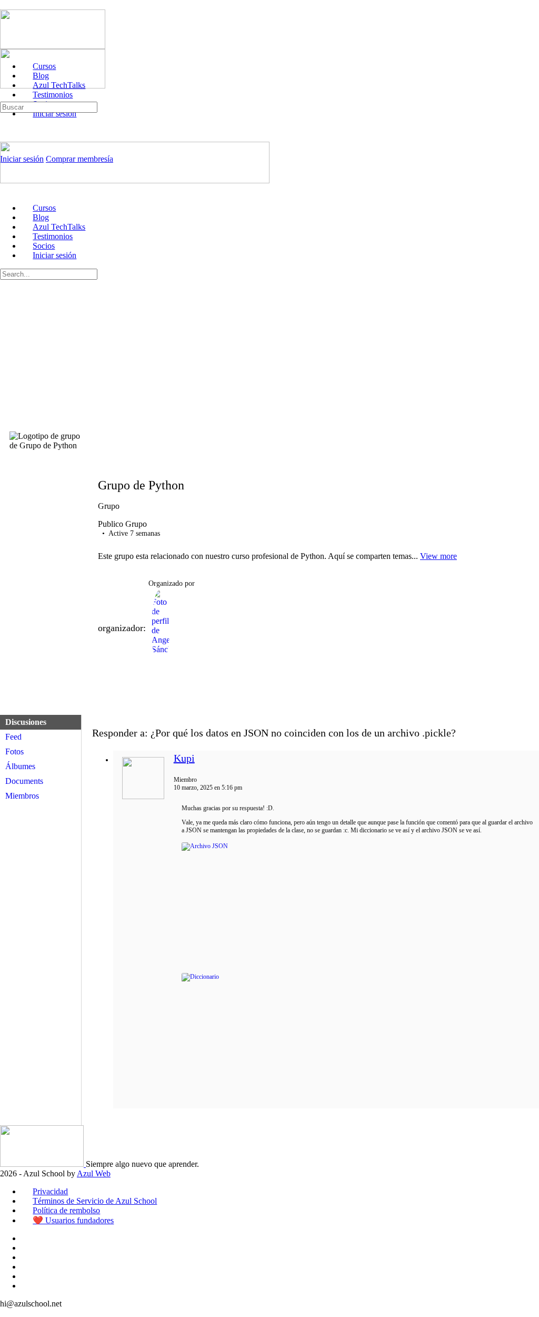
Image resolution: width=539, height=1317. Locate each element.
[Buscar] (6, 96)
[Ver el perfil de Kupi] (143, 797)
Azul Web (94, 1173)
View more (438, 556)
